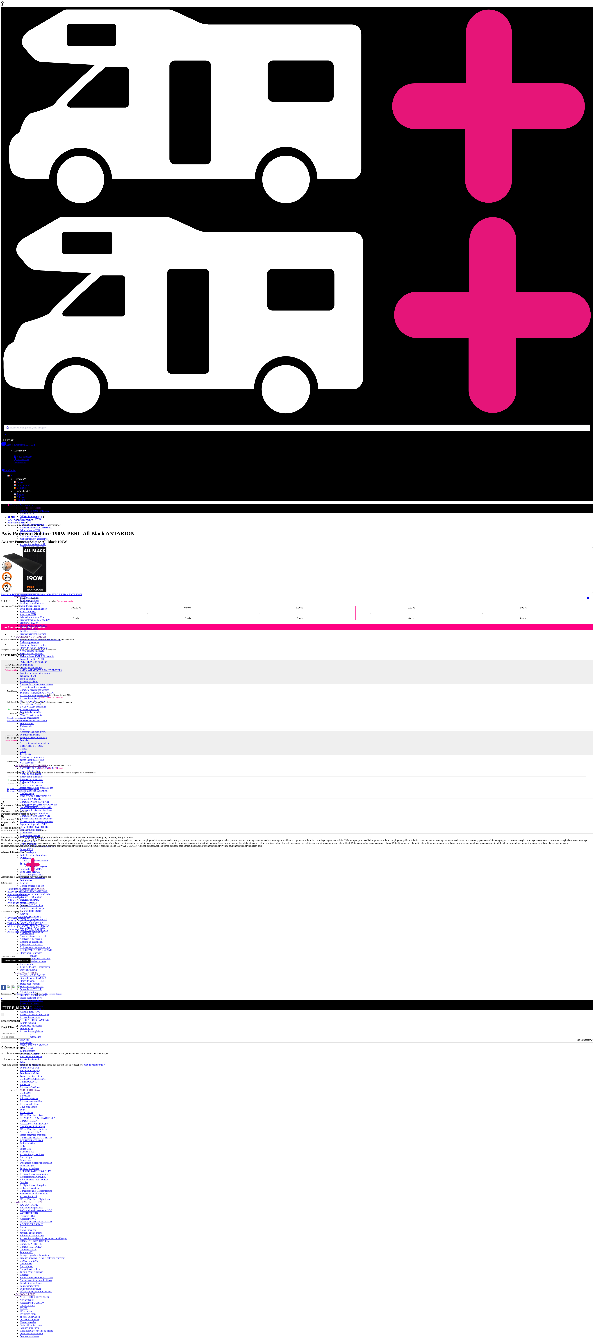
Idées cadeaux (27, 1311)
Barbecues (25, 1084)
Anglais (20, 494)
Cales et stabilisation (30, 771)
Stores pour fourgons (30, 983)
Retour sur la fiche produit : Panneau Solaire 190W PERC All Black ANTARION (41, 594)
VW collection (27, 762)
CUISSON (25, 1093)
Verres (23, 729)
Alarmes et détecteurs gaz (32, 908)
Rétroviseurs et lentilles (31, 776)
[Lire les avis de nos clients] (297, 434)
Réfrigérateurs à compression (34, 1174)
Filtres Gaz (25, 1148)
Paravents (24, 1039)
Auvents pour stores (29, 1003)
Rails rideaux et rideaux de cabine (36, 1330)
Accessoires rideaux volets (33, 687)
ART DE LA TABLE (30, 704)
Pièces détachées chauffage (33, 1134)
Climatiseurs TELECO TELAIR (36, 1137)
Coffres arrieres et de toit (32, 885)
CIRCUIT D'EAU (29, 1260)
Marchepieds (26, 1042)
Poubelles (24, 740)
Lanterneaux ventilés (30, 835)
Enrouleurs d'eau (28, 1230)
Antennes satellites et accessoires (36, 527)
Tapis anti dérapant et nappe (33, 737)
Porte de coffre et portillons (33, 855)
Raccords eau (26, 1266)
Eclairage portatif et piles (32, 603)
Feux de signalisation (30, 606)
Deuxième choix (28, 1314)
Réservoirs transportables (32, 1235)
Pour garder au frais (29, 1067)
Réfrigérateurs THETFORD (34, 1179)
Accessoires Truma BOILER (34, 1123)
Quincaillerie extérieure (31, 1333)
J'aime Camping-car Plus (32, 760)
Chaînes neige (27, 793)
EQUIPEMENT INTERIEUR (30, 636)
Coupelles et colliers (30, 1269)
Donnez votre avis (65, 601)
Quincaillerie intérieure (31, 1325)
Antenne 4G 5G (28, 513)
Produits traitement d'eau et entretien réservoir (42, 1258)
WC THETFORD (29, 1213)
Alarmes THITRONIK (31, 911)
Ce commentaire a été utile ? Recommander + (27, 720)
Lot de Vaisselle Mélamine (33, 706)
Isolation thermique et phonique (35, 673)
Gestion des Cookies (17, 905)
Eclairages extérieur (29, 600)
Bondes (23, 1227)
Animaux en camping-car (32, 757)
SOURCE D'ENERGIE (19, 519)
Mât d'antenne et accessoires (34, 538)
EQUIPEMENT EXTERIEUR (31, 765)
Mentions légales (15, 897)
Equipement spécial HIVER (33, 824)
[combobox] (297, 428)
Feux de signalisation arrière (33, 608)
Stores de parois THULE (32, 981)
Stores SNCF (26, 849)
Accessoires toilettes (30, 698)
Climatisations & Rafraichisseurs (36, 1190)
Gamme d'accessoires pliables (34, 690)
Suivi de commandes (17, 894)
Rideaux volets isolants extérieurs (36, 818)
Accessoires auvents (30, 1017)
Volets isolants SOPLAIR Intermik (37, 656)
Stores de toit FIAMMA (31, 986)
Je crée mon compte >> (15, 1059)
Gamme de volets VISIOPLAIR (36, 807)
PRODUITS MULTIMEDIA (34, 510)
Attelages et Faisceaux (31, 939)
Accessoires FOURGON (32, 1302)
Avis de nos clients (16, 903)
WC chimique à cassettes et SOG (36, 1210)
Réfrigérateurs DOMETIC (33, 1176)
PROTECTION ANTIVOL (34, 891)
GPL (22, 1146)
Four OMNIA (27, 723)
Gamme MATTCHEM (31, 1244)
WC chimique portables (31, 1207)
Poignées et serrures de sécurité (35, 894)
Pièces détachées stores (31, 997)
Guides (23, 748)
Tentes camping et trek (31, 1076)
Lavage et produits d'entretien (34, 1255)
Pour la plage (26, 1028)
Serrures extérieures (29, 1336)
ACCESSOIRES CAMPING (34, 1020)
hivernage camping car (18, 917)
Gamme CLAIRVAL (30, 799)
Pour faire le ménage (30, 734)
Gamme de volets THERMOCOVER (38, 804)
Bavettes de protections (31, 779)
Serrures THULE (28, 902)
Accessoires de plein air (31, 1031)
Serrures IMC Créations (31, 905)
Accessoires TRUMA (30, 1132)
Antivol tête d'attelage (30, 916)
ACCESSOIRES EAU (31, 1224)
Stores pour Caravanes (31, 953)
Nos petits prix (27, 1300)
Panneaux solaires (16, 522)
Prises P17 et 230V (29, 622)
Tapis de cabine (27, 678)
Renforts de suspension (31, 785)
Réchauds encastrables (31, 1101)
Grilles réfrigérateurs (30, 1188)
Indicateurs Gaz (27, 1143)
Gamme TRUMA (28, 1120)
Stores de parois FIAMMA (33, 978)
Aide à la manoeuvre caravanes (35, 958)
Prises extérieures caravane (33, 634)
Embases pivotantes (29, 642)
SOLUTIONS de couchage (33, 662)
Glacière (24, 1182)
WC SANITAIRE (29, 1204)
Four (22, 1109)
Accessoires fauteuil (29, 1059)
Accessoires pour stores (31, 1000)
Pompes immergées (29, 1286)
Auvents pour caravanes (31, 1009)
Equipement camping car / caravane (24, 929)
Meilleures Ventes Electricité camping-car (27, 926)
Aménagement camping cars (21, 920)
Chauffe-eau (26, 1263)
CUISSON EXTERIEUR (33, 1079)
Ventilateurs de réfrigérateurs (34, 1193)
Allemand (21, 497)
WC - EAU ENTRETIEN (28, 1202)
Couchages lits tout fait (31, 667)
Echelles (24, 883)
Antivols (24, 913)
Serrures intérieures (29, 1328)
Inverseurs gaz (27, 1165)
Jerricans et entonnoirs (31, 1232)
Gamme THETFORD (31, 1246)
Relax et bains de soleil (31, 1056)
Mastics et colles (28, 1322)
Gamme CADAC (28, 1081)
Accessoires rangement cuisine (35, 743)
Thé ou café (26, 726)
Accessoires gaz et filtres (32, 1154)
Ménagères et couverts (31, 715)
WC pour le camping (30, 1070)
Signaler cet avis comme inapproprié (23, 718)
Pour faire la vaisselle (30, 712)
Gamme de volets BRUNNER (35, 815)
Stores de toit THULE (31, 989)
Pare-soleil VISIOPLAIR (32, 659)
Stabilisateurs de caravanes (33, 961)
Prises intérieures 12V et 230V (35, 620)
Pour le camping (28, 1023)
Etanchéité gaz (27, 1151)
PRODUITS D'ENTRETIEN (34, 1241)
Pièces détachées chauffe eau (34, 1129)
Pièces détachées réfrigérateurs (35, 1199)
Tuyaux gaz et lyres (29, 1168)
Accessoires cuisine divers (33, 732)
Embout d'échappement (31, 782)
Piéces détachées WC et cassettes (36, 1221)
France (19, 482)
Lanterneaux (26, 832)
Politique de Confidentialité (20, 900)
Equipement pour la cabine (33, 645)
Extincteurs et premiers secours (35, 947)
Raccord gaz (26, 1157)
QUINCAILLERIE (25, 1294)
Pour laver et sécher (29, 1073)
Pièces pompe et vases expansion (36, 1291)
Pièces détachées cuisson (32, 1115)
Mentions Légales (55, 994)
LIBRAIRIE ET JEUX (31, 746)
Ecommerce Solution (24, 994)
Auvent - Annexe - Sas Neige (34, 1014)
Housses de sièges (29, 681)
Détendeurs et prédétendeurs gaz (36, 1162)
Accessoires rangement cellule (34, 695)
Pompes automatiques (30, 1288)
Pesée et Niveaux (28, 969)
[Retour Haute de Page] (2, 998)
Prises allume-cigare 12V (32, 617)
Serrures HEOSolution (31, 897)
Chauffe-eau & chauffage (32, 1126)
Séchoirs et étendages (30, 1037)
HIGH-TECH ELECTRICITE (30, 508)
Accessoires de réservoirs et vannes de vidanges (43, 1238)
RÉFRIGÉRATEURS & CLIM (35, 1171)
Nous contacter (24, 456)
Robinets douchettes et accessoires (36, 1277)
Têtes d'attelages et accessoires (35, 967)
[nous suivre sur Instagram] (9, 989)
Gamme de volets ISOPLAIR (34, 801)
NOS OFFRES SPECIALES (34, 1297)
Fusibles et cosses (28, 631)
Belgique (21, 487)
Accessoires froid (28, 1196)
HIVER (24, 1308)
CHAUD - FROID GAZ (28, 1090)
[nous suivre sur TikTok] (14, 989)
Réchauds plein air (29, 1098)
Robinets (24, 1274)
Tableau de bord (28, 676)
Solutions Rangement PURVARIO (37, 692)
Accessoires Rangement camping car (25, 931)
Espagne (20, 500)
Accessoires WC (28, 1218)
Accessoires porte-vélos (31, 874)
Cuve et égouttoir (28, 1106)
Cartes (23, 751)
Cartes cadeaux (27, 1305)
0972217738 (28, 445)
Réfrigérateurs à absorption (33, 1185)
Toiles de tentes (27, 1051)
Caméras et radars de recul (33, 936)
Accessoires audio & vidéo (33, 544)
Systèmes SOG (27, 1216)
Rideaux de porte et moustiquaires (36, 684)
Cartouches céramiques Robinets (36, 1280)
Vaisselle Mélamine (29, 709)
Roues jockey (26, 964)
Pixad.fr (44, 994)
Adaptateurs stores (29, 992)
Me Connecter (584, 1039)
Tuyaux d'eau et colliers (31, 1272)
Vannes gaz (25, 1160)
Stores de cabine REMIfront (33, 648)
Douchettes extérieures (31, 1025)
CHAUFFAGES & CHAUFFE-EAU (38, 1118)
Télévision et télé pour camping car (24, 923)
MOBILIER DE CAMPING (34, 1045)
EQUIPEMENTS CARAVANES (36, 950)
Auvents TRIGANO (30, 1011)
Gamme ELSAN (28, 1249)
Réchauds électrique (30, 1104)
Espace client (13, 891)
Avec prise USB (28, 614)
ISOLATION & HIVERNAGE (35, 796)
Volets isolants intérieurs (31, 653)
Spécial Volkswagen (30, 1316)
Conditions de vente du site (20, 889)
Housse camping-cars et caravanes (36, 821)
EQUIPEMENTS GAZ (31, 1140)
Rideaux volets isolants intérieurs (36, 810)
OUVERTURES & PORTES (34, 827)
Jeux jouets (25, 754)
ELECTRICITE (28, 611)
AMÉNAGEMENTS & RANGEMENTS (41, 670)
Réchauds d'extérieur (30, 1087)
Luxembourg (23, 485)
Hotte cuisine (26, 1112)
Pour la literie (26, 664)
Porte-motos (26, 880)
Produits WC (26, 1252)
